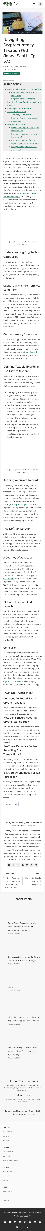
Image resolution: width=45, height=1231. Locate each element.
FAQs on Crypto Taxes (16, 124)
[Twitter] (15, 1221)
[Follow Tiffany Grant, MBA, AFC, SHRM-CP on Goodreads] (36, 865)
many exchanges (19, 504)
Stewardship (21, 1111)
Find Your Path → (22, 1095)
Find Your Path (7, 1132)
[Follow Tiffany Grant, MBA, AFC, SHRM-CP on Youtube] (22, 865)
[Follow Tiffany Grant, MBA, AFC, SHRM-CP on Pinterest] (31, 865)
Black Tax (12, 987)
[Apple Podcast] (5, 1221)
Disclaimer (6, 1200)
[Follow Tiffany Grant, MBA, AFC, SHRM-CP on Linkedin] (27, 865)
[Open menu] (33, 4)
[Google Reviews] (27, 1226)
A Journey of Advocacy (21, 115)
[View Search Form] (40, 4)
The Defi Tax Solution (16, 111)
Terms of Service (8, 1196)
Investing (22, 1114)
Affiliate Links (8, 80)
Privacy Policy (7, 1191)
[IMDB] (17, 1226)
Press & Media (7, 1176)
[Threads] (22, 1226)
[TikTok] (25, 1221)
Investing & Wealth (11, 73)
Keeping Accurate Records (19, 108)
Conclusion (16, 121)
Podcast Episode (10, 804)
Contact (5, 1180)
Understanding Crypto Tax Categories (24, 89)
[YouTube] (35, 1221)
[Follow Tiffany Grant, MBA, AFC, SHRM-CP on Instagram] (18, 865)
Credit (31, 1111)
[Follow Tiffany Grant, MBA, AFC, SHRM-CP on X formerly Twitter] (13, 865)
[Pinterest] (40, 1221)
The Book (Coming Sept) (10, 1160)
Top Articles (6, 1156)
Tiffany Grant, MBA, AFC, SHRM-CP (22, 822)
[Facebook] (10, 1221)
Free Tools (6, 1140)
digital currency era (12, 681)
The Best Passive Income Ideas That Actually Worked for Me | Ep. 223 (11, 881)
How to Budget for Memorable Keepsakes (33, 879)
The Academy (7, 1136)
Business (32, 1114)
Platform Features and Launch (25, 118)
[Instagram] (20, 1221)
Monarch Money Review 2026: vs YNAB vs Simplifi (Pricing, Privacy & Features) (23, 1051)
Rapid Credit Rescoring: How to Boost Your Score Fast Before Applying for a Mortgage (22, 926)
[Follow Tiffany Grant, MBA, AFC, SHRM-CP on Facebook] (9, 865)
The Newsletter (7, 1171)
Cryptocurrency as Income (23, 99)
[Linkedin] (30, 1221)
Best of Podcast (8, 1152)
